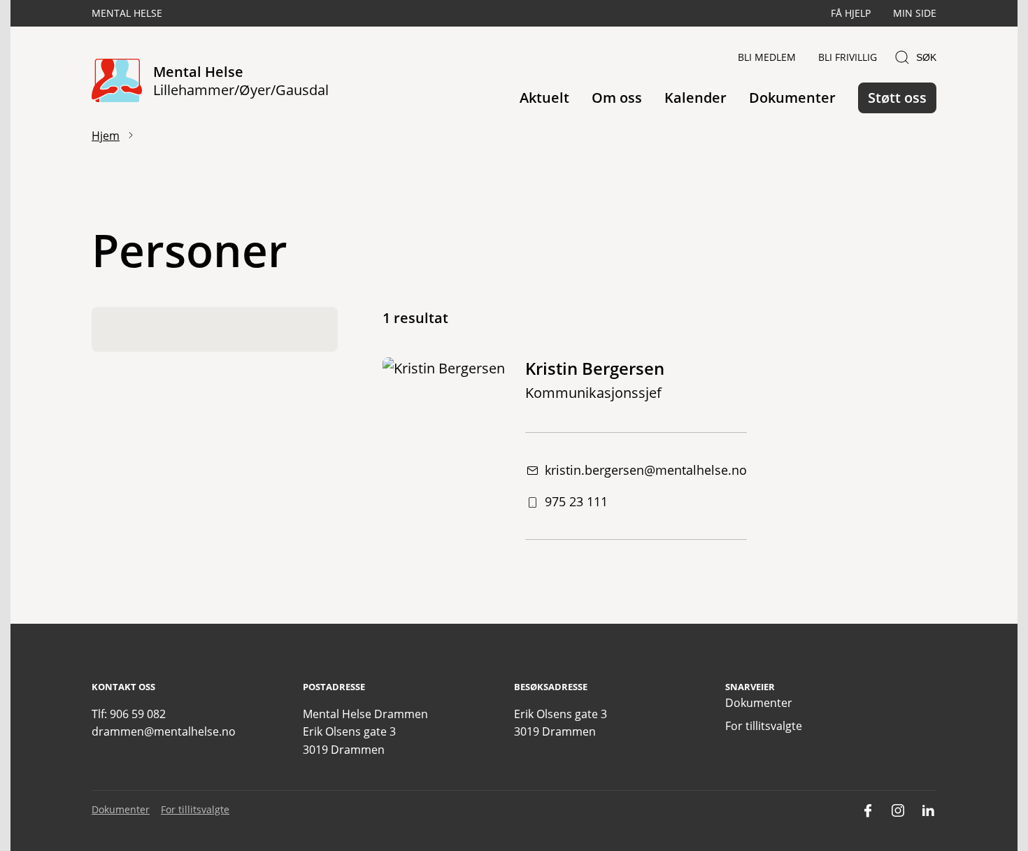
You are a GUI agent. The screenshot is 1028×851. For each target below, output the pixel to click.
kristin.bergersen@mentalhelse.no (646, 470)
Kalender (695, 97)
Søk (926, 57)
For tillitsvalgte (763, 726)
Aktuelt (544, 97)
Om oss (617, 97)
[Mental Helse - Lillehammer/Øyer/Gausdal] (117, 81)
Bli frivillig (847, 57)
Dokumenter (792, 97)
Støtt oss (897, 97)
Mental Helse (127, 13)
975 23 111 (576, 501)
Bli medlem (767, 57)
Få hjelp (851, 13)
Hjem (106, 135)
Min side (914, 13)
